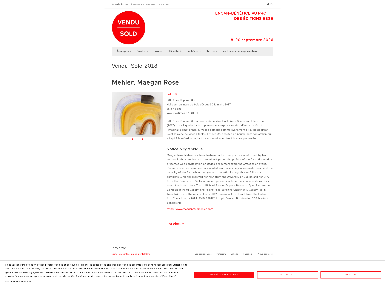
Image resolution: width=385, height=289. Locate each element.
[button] (137, 114)
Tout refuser (287, 275)
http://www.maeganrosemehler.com (190, 209)
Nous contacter (265, 254)
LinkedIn (235, 254)
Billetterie (175, 51)
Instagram (221, 254)
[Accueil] (128, 28)
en (272, 4)
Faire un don (163, 4)
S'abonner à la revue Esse (143, 4)
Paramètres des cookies (224, 275)
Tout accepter (350, 275)
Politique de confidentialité (18, 281)
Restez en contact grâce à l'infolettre (131, 254)
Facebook (248, 254)
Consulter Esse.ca (120, 4)
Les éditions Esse (203, 254)
